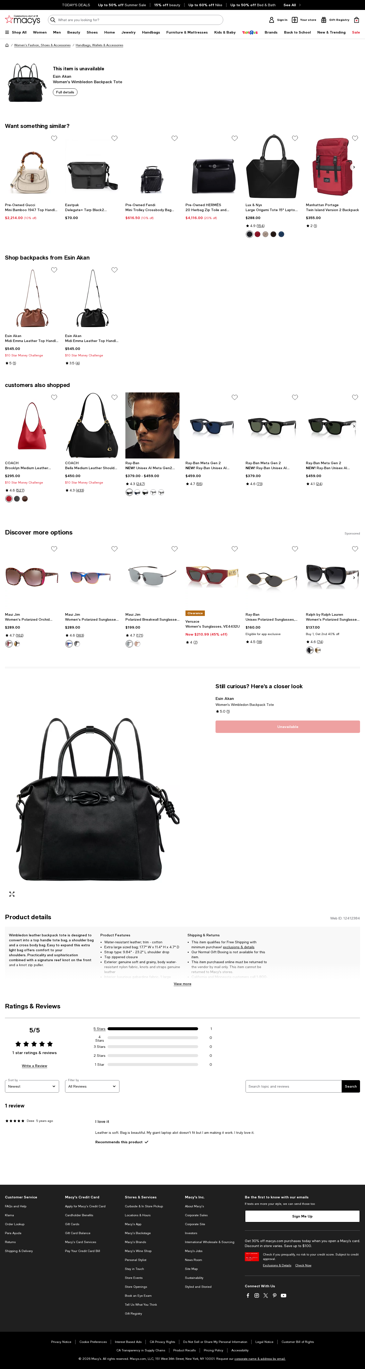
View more (182, 984)
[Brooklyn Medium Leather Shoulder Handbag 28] (32, 425)
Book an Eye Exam (138, 1295)
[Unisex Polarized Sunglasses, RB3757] (273, 577)
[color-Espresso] (273, 234)
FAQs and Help (15, 1206)
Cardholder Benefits (79, 1215)
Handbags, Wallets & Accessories (99, 45)
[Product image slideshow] (92, 792)
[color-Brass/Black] (17, 499)
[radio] (250, 234)
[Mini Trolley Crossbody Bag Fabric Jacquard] (152, 166)
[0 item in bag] (356, 20)
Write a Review (34, 1066)
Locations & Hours (137, 1215)
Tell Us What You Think (141, 1304)
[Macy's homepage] (7, 45)
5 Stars (100, 1029)
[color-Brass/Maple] (25, 499)
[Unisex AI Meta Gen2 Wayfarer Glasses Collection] (152, 425)
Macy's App (133, 1224)
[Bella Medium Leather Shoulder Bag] (92, 425)
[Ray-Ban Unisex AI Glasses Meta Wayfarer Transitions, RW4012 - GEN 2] (333, 425)
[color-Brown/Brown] (137, 644)
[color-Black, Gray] (129, 492)
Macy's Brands (135, 1242)
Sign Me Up (302, 1216)
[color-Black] (145, 492)
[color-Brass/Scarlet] (9, 499)
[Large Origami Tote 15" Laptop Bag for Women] (273, 166)
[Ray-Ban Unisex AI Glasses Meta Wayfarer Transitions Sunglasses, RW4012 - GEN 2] (212, 425)
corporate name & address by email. (260, 1359)
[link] (32, 211)
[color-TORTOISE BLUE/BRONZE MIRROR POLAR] (17, 644)
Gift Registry (133, 1313)
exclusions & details (239, 947)
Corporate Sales (196, 1215)
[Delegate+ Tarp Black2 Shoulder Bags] (92, 166)
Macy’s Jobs (193, 1251)
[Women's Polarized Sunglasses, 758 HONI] (92, 577)
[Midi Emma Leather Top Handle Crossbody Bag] (32, 298)
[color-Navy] (281, 234)
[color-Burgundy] (257, 234)
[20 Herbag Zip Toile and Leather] (212, 166)
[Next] (354, 167)
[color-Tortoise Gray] (77, 644)
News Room (193, 1260)
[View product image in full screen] (12, 894)
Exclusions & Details (277, 1265)
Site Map (191, 1269)
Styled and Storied (198, 1287)
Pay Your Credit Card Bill (82, 1251)
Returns (10, 1242)
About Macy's (194, 1206)
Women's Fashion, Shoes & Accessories (42, 45)
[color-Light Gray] (161, 492)
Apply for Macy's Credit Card (85, 1206)
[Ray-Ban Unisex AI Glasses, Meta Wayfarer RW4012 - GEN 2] (273, 425)
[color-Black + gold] (250, 234)
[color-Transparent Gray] (153, 492)
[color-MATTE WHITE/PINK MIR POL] (9, 644)
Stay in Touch (134, 1269)
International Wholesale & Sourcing (209, 1242)
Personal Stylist (135, 1260)
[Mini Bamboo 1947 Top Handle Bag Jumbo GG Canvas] (32, 166)
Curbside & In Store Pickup (144, 1206)
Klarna (9, 1215)
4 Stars (99, 1037)
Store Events (134, 1278)
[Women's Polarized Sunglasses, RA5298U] (333, 577)
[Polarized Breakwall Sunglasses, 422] (152, 577)
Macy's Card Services (80, 1242)
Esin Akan (62, 76)
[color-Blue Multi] (69, 644)
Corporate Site (195, 1224)
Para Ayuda (13, 1233)
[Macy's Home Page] (22, 20)
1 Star (99, 1064)
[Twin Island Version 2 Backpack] (333, 166)
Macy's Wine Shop (138, 1251)
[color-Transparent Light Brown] (318, 650)
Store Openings (136, 1287)
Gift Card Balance (77, 1233)
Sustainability (194, 1278)
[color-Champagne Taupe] (265, 234)
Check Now (303, 1265)
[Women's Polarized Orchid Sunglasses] (32, 577)
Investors (191, 1233)
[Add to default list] (54, 138)
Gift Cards (72, 1224)
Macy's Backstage (138, 1233)
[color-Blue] (137, 492)
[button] (92, 792)
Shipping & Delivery (19, 1251)
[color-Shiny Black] (310, 650)
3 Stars (100, 1047)
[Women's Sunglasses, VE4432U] (212, 577)
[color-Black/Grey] (129, 644)
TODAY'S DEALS (76, 5)
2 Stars (100, 1056)
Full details (65, 92)
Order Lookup (14, 1224)
